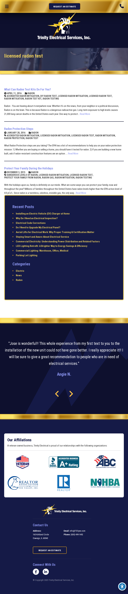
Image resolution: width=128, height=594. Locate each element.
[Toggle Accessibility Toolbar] (122, 586)
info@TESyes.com (77, 531)
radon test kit (33, 98)
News (19, 275)
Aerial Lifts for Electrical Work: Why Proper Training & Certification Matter (55, 232)
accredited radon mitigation (23, 96)
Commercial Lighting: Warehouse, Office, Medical (42, 250)
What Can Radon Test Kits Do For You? (27, 89)
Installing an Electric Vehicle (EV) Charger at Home (43, 213)
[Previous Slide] (57, 393)
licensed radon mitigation (73, 96)
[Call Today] (122, 6)
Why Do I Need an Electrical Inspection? (37, 218)
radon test (32, 138)
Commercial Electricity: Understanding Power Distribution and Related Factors (58, 241)
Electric (20, 270)
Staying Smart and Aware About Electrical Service (42, 236)
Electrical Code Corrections (31, 222)
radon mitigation (14, 98)
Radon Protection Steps (18, 129)
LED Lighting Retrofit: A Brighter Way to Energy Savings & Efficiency (51, 246)
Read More (85, 113)
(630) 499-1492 (77, 534)
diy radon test (48, 96)
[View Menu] (7, 6)
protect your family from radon (22, 177)
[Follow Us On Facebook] (36, 572)
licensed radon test (100, 96)
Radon (31, 93)
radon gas (48, 177)
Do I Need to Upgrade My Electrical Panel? (38, 227)
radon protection (14, 138)
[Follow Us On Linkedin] (46, 572)
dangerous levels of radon (22, 175)
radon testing (51, 98)
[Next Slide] (71, 393)
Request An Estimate (64, 6)
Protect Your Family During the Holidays (28, 168)
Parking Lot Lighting (26, 255)
